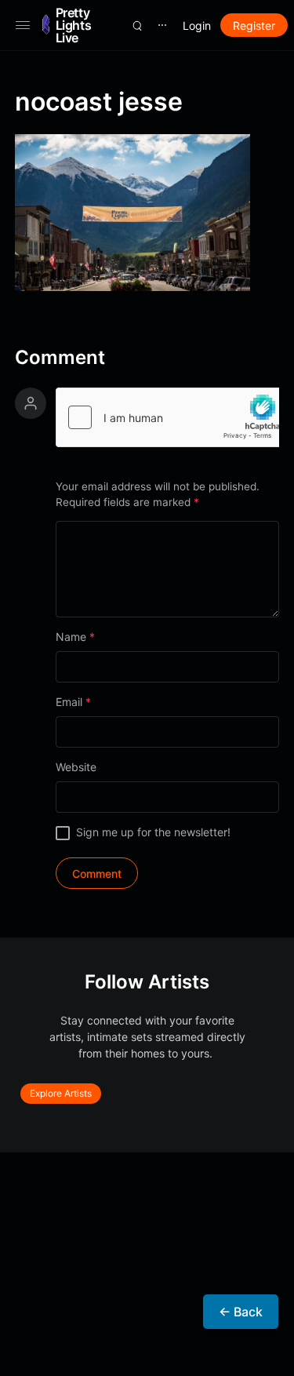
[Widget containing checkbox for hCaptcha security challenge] (168, 417)
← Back (241, 1312)
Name (75, 636)
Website (76, 767)
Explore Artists (61, 1093)
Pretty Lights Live (74, 25)
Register (254, 25)
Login (197, 25)
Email (73, 701)
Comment (60, 358)
